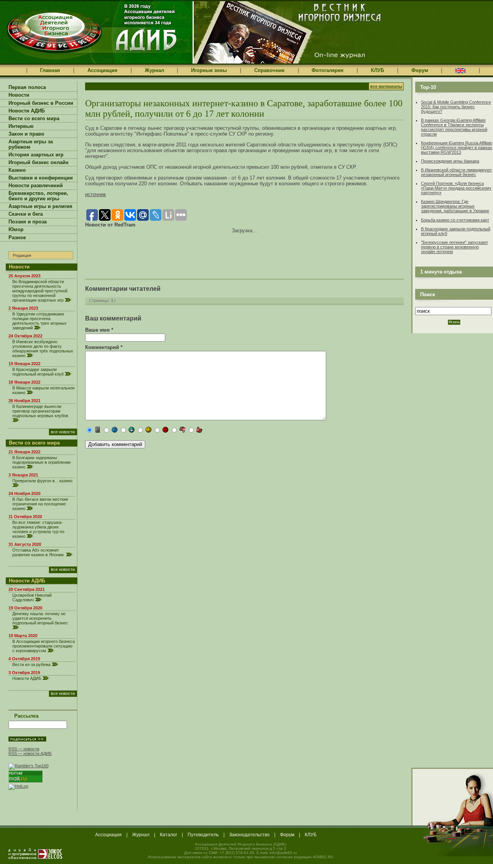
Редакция (22, 255)
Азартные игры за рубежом (30, 144)
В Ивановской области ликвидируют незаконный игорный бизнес (456, 172)
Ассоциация (102, 70)
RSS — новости (23, 749)
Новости (18, 95)
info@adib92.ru (283, 853)
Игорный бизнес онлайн (38, 162)
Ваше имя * (99, 330)
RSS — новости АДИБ (30, 753)
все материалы (386, 86)
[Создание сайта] (35, 853)
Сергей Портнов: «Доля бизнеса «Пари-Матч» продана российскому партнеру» (456, 188)
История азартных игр (36, 155)
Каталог (168, 834)
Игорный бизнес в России (40, 103)
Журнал (154, 70)
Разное (17, 237)
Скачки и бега (25, 214)
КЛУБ (377, 70)
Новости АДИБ (26, 111)
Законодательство (249, 834)
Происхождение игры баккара (450, 161)
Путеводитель (203, 834)
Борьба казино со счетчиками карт (455, 220)
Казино (17, 170)
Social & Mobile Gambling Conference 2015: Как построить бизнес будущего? (456, 107)
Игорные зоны (209, 70)
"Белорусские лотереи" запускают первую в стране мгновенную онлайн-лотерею (454, 247)
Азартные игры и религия (40, 206)
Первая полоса (27, 87)
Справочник (269, 70)
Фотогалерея (328, 70)
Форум (419, 70)
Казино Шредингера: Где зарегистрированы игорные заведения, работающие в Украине (455, 206)
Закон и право (26, 134)
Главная (50, 70)
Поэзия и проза (27, 222)
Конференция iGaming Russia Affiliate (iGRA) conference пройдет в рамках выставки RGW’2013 (456, 147)
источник (95, 194)
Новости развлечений (35, 185)
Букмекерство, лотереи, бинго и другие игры (38, 196)
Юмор (15, 229)
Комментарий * (103, 347)
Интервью (21, 126)
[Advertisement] (175, 250)
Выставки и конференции (40, 178)
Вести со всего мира (33, 118)
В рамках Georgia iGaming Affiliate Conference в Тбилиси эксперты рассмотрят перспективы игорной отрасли (454, 127)
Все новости (63, 431)
